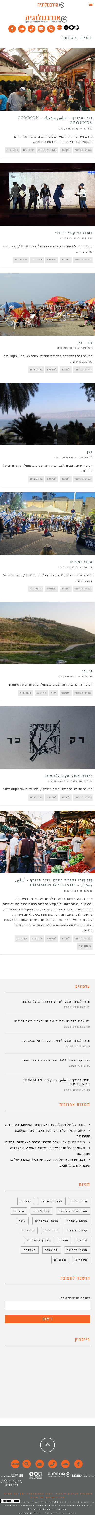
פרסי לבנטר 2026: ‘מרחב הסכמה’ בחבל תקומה (56, 1002)
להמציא (37, 259)
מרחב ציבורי (77, 1221)
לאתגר (65, 150)
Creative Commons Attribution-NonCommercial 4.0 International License (47, 1507)
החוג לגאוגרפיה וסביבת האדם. (27, 1493)
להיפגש (52, 259)
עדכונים (28, 150)
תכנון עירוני (77, 1250)
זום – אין (85, 342)
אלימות (26, 1201)
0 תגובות (13, 150)
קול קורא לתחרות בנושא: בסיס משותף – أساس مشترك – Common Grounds (54, 883)
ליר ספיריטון (86, 457)
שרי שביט (87, 676)
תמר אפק (88, 567)
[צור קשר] (51, 1467)
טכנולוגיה (41, 1211)
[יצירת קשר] (32, 27)
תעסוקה (30, 1250)
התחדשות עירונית (73, 1211)
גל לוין (89, 238)
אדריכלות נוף (52, 1201)
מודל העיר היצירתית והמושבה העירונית (35, 1124)
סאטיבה (79, 1148)
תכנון (64, 1240)
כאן (90, 452)
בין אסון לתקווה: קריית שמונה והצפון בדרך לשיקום (52, 1021)
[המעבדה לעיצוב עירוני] (59, 29)
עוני (22, 1221)
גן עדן (87, 671)
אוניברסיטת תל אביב (47, 1497)
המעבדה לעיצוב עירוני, (73, 1493)
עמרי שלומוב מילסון (82, 781)
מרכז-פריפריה (46, 1221)
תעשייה (81, 1260)
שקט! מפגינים (81, 562)
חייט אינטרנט (30, 1513)
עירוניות (51, 1230)
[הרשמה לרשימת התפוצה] (41, 27)
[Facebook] (12, 27)
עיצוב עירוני (77, 1230)
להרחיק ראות (47, 150)
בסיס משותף (83, 150)
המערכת (88, 128)
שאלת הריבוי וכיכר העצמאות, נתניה (33, 1142)
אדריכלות (79, 1201)
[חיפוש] (51, 27)
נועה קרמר (87, 347)
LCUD (54, 1502)
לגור (54, 693)
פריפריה (28, 1230)
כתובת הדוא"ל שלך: (74, 1298)
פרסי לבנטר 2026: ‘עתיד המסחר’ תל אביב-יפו (56, 1041)
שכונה (82, 1240)
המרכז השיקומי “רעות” (74, 233)
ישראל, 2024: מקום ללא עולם (69, 775)
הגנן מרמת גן (74, 1159)
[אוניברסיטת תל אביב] (71, 29)
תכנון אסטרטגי (39, 1240)
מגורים (18, 1211)
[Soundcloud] (22, 27)
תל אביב (51, 1250)
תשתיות (60, 1260)
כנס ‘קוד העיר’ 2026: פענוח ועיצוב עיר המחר (56, 1060)
